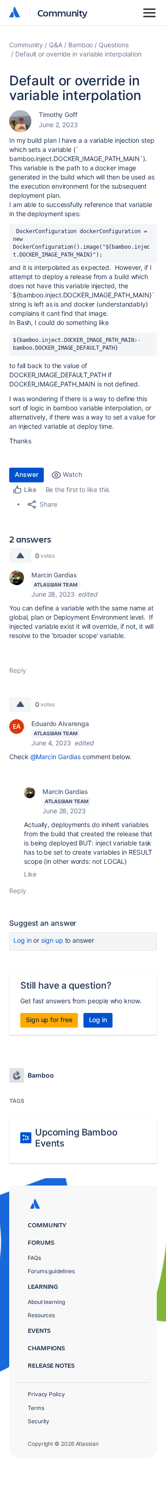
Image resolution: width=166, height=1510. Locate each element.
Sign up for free (49, 1019)
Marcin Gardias (54, 575)
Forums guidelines (51, 1271)
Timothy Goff (58, 114)
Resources (41, 1315)
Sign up (52, 940)
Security (38, 1421)
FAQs (34, 1257)
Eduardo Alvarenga (60, 723)
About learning (46, 1301)
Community (62, 12)
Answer (26, 474)
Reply (17, 670)
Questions (113, 45)
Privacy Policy (46, 1394)
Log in (22, 940)
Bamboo (80, 45)
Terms (36, 1407)
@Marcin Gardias (55, 757)
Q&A (55, 45)
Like (30, 874)
